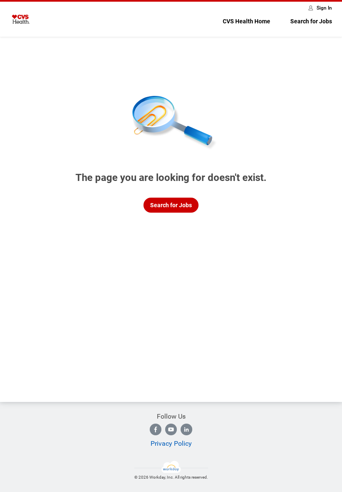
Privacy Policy (171, 443)
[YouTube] (171, 429)
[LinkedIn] (186, 429)
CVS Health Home (246, 21)
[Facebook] (155, 429)
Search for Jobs (311, 21)
